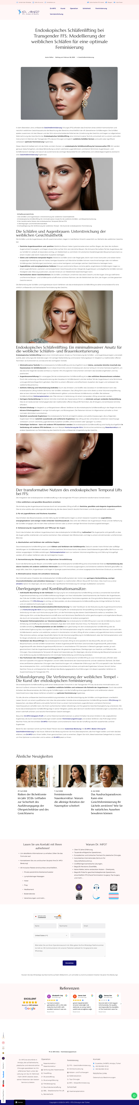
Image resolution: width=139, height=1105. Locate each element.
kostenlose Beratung (73, 729)
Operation (74, 8)
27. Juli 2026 (22, 791)
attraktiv (19, 584)
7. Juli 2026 (58, 791)
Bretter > (3, 1065)
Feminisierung (101, 8)
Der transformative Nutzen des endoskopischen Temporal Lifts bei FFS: (42, 221)
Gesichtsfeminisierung (86, 57)
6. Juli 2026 (95, 791)
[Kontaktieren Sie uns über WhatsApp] (134, 1095)
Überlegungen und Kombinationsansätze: (32, 223)
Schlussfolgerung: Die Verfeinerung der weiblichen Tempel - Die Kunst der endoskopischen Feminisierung (55, 226)
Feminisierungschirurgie (72, 719)
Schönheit (87, 8)
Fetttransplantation (41, 396)
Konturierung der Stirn (74, 427)
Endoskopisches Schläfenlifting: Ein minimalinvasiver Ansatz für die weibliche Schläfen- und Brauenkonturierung (57, 219)
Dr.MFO (53, 8)
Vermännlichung (56, 14)
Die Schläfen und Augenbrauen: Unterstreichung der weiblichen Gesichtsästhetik (46, 217)
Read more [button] (50, 1012)
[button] (54, 8)
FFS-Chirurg (38, 601)
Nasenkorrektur (111, 427)
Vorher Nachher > (3, 1095)
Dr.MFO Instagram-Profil (33, 716)
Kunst (63, 8)
